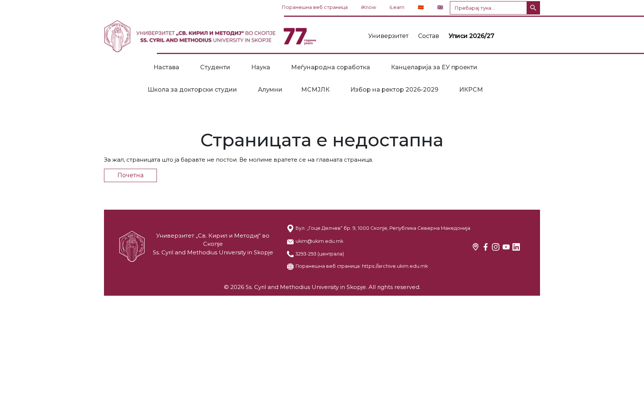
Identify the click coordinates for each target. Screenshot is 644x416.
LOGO (210, 36)
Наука (260, 67)
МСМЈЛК (315, 89)
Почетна (130, 175)
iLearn (396, 7)
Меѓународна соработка (330, 67)
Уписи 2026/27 (471, 35)
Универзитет (388, 35)
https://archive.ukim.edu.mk (395, 266)
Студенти (215, 67)
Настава (166, 67)
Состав (428, 35)
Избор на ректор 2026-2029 (394, 89)
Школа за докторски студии (192, 89)
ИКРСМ (471, 89)
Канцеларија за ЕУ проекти (434, 67)
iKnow (368, 7)
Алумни (270, 89)
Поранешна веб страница (315, 7)
